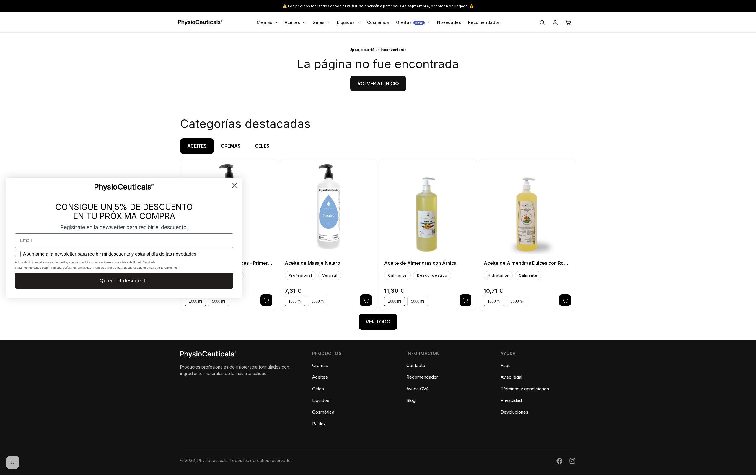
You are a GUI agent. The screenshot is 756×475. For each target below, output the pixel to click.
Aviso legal (511, 377)
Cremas (320, 365)
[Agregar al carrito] (266, 300)
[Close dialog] (234, 185)
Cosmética (323, 412)
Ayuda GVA (417, 389)
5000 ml (318, 301)
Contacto (415, 365)
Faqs (506, 365)
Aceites (320, 377)
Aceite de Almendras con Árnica (420, 263)
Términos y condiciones (525, 389)
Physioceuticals (212, 460)
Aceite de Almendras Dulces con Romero (527, 263)
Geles (318, 389)
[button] (542, 22)
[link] (378, 83)
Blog (411, 400)
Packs (318, 424)
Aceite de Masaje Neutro (312, 263)
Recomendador (422, 377)
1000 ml (295, 301)
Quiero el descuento (124, 280)
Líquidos (320, 400)
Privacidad (511, 400)
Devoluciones (514, 412)
